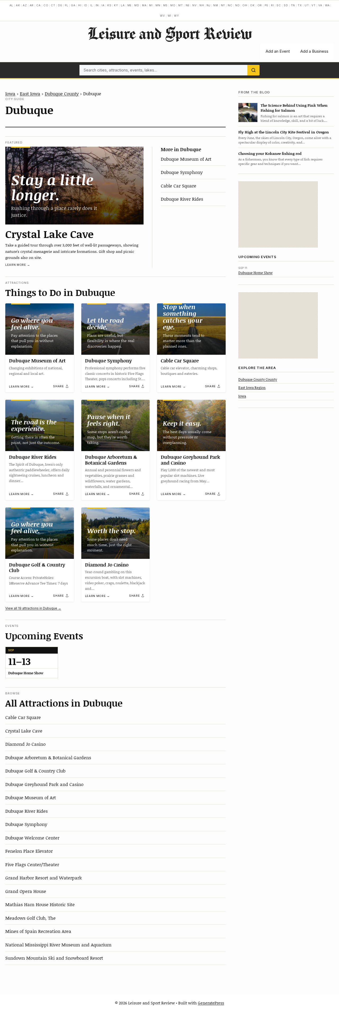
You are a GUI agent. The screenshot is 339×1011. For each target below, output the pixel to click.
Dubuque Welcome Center (32, 837)
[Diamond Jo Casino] (115, 533)
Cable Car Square (178, 185)
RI (272, 5)
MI (151, 5)
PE (266, 5)
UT (307, 5)
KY (116, 5)
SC (278, 5)
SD (286, 5)
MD (136, 5)
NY (223, 5)
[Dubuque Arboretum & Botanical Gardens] (115, 425)
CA (38, 5)
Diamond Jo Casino (106, 564)
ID (85, 5)
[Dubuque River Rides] (39, 425)
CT (53, 5)
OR (259, 5)
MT (180, 5)
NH (201, 5)
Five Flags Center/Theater (32, 864)
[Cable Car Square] (191, 329)
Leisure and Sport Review (170, 33)
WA (327, 5)
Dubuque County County (257, 379)
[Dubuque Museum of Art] (39, 329)
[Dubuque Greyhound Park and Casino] (191, 425)
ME (129, 5)
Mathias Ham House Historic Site (40, 904)
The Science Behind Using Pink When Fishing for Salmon (294, 107)
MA (144, 5)
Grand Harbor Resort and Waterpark (43, 877)
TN (293, 5)
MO (173, 5)
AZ (25, 5)
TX (300, 5)
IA (103, 5)
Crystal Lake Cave (49, 233)
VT (313, 5)
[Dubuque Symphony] (115, 329)
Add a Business (314, 51)
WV (162, 15)
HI (80, 5)
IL (91, 5)
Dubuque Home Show (255, 272)
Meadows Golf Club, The (30, 918)
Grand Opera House (25, 891)
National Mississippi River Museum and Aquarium (58, 944)
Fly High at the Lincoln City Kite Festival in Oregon (283, 132)
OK (252, 5)
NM (215, 5)
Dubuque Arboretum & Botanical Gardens (111, 459)
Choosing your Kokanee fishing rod (269, 153)
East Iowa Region (252, 387)
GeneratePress (211, 1003)
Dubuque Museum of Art (186, 159)
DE (60, 5)
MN (157, 5)
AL (12, 5)
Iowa (10, 93)
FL (67, 5)
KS (109, 5)
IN (97, 5)
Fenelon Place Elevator (29, 851)
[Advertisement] (278, 214)
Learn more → (17, 265)
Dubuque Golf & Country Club (37, 567)
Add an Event (278, 51)
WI (170, 15)
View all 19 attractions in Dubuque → (33, 608)
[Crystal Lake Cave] (74, 185)
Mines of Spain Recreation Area (38, 931)
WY (176, 15)
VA (320, 5)
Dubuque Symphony (182, 172)
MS (165, 5)
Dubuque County (62, 93)
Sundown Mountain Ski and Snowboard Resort (54, 958)
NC (230, 5)
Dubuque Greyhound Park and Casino (190, 459)
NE (188, 5)
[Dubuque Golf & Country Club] (39, 533)
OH (244, 5)
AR (32, 5)
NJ (209, 5)
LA (123, 5)
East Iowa (30, 93)
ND (237, 5)
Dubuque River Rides (182, 199)
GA (73, 5)
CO (45, 5)
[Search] (253, 70)
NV (194, 5)
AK (18, 5)
